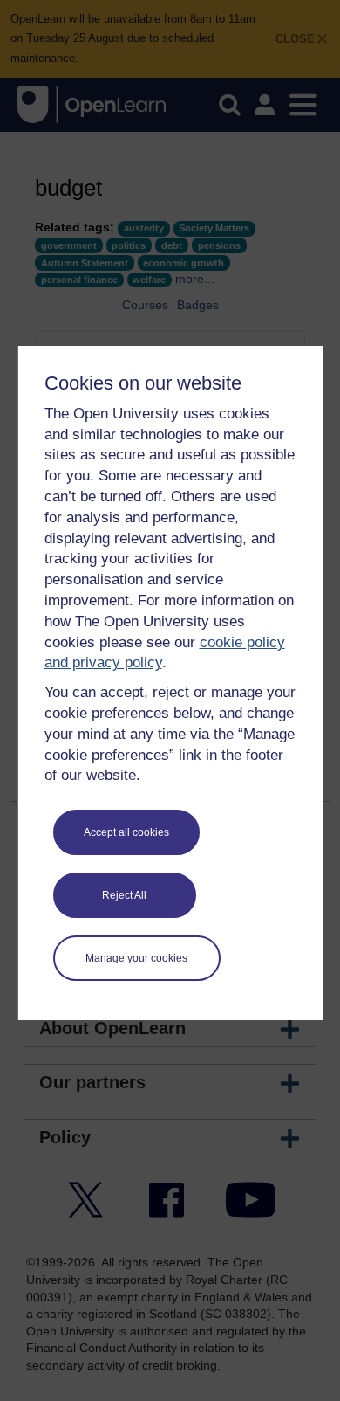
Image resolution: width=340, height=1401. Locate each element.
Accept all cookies (126, 832)
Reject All (124, 895)
